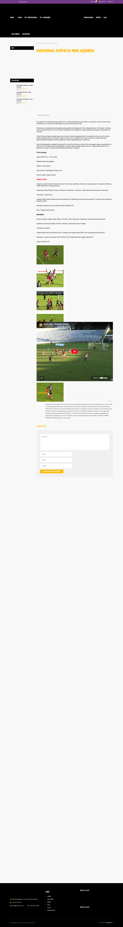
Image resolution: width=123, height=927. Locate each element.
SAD (48, 905)
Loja (49, 907)
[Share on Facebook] (39, 267)
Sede (49, 902)
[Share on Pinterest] (41, 267)
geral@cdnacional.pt (18, 905)
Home (49, 896)
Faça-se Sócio (23, 1)
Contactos (51, 910)
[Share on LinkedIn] (42, 267)
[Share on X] (37, 267)
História (50, 899)
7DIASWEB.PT (109, 922)
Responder (110, 401)
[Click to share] (37, 265)
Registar (110, 1)
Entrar (103, 1)
